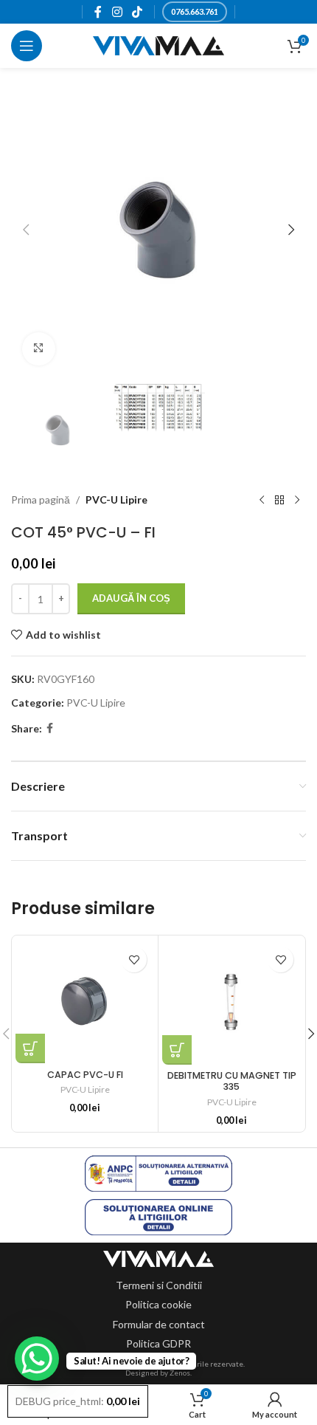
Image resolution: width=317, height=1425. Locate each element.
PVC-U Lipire (116, 499)
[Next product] (297, 500)
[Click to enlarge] (38, 348)
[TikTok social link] (137, 12)
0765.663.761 (194, 11)
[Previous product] (262, 500)
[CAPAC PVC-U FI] (84, 1001)
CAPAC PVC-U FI (85, 1074)
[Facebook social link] (98, 12)
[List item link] (159, 1285)
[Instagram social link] (117, 12)
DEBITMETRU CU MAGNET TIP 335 (231, 1081)
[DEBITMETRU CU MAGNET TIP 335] (231, 1001)
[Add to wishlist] (134, 959)
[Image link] (158, 1257)
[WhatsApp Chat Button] (37, 1358)
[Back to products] (279, 500)
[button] (26, 229)
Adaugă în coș (131, 598)
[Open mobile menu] (26, 46)
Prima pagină (40, 499)
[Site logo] (159, 44)
